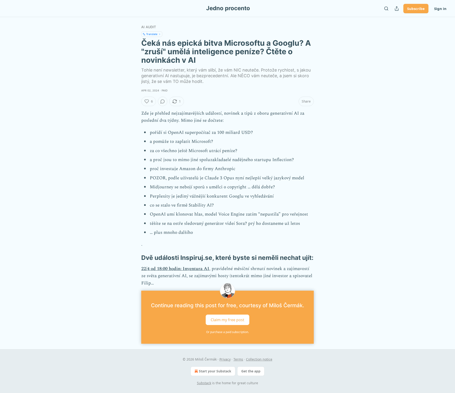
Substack (204, 383)
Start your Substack (215, 371)
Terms (238, 359)
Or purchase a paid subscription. (227, 332)
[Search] (386, 8)
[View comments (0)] (162, 101)
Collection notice (259, 359)
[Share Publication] (396, 8)
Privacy (225, 359)
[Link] (134, 258)
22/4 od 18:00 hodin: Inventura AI (175, 268)
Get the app (250, 371)
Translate (151, 34)
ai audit (148, 27)
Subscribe (416, 8)
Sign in (440, 8)
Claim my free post (227, 319)
